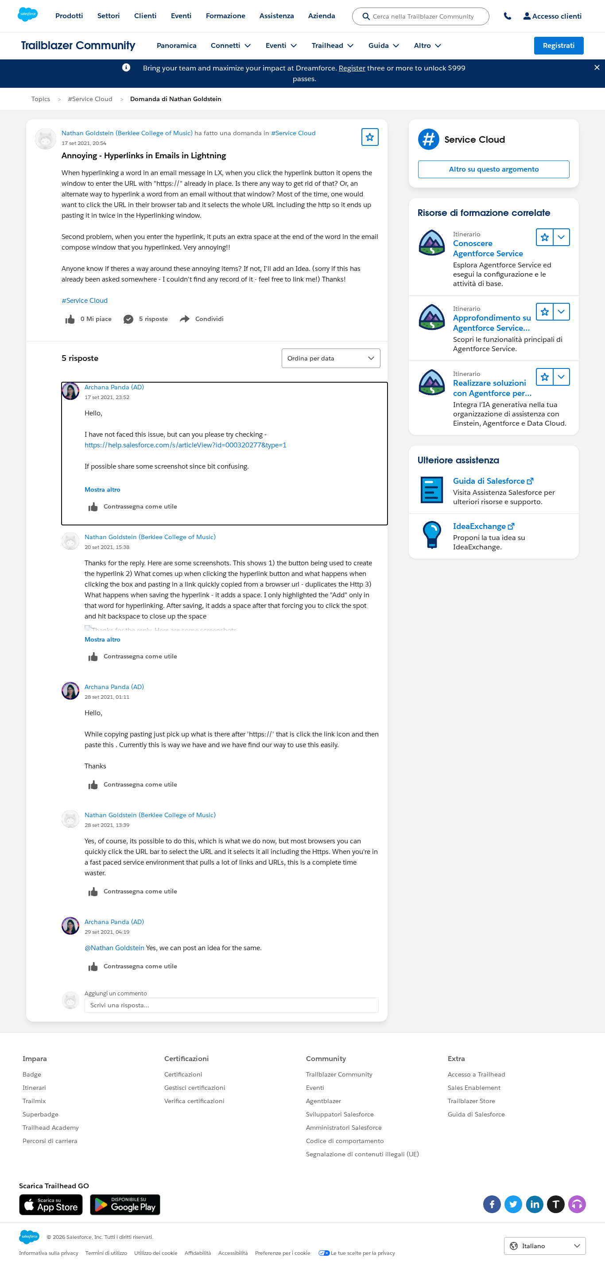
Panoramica (177, 45)
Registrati (559, 45)
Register (352, 68)
